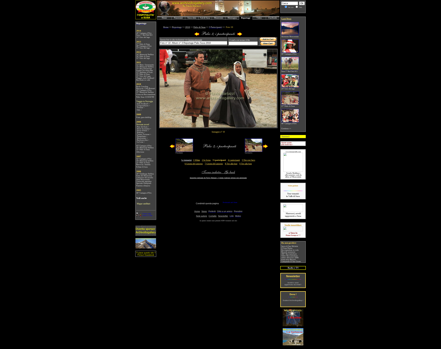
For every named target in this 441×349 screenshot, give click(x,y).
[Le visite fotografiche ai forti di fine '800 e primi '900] (293, 344)
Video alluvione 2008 (290, 258)
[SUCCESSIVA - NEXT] (240, 35)
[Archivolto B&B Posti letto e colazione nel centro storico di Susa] (145, 18)
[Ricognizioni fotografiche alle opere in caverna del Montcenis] (293, 325)
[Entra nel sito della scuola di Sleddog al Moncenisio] (293, 171)
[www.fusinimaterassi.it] (293, 211)
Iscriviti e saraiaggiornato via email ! (292, 283)
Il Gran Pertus (286, 248)
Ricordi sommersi (288, 252)
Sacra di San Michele (289, 246)
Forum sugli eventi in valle (147, 214)
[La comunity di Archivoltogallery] (138, 216)
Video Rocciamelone (289, 256)
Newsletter (293, 276)
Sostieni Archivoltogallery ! (293, 300)
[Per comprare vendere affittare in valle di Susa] (293, 230)
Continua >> (286, 128)
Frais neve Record (288, 260)
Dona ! (293, 294)
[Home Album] (218, 35)
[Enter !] (145, 234)
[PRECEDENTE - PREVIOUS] (196, 35)
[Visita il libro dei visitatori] (146, 255)
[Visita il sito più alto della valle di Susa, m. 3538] (145, 247)
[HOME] (218, 15)
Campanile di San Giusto (291, 261)
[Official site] (293, 188)
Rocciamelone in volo (290, 250)
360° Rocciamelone (289, 254)
